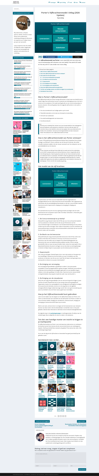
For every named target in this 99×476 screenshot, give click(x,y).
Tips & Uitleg (60, 18)
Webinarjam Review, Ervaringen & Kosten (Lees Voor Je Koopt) (22, 88)
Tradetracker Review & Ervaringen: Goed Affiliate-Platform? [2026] (22, 83)
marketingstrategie (55, 313)
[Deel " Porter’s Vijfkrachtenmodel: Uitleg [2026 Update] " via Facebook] (58, 416)
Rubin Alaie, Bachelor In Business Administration (57, 433)
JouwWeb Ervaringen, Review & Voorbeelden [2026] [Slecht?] (21, 101)
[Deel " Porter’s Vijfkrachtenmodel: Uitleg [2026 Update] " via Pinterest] (63, 416)
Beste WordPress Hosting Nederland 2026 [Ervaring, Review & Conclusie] (23, 106)
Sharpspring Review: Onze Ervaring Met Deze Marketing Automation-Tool (22, 95)
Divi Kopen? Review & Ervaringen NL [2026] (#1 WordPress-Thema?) (23, 112)
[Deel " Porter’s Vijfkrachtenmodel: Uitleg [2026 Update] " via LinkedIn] (65, 416)
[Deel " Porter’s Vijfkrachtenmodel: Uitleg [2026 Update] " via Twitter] (61, 416)
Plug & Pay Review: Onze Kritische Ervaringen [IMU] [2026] (22, 72)
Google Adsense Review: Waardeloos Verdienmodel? (23, 61)
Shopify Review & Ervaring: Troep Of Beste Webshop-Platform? (23, 77)
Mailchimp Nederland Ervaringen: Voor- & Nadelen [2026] (22, 66)
